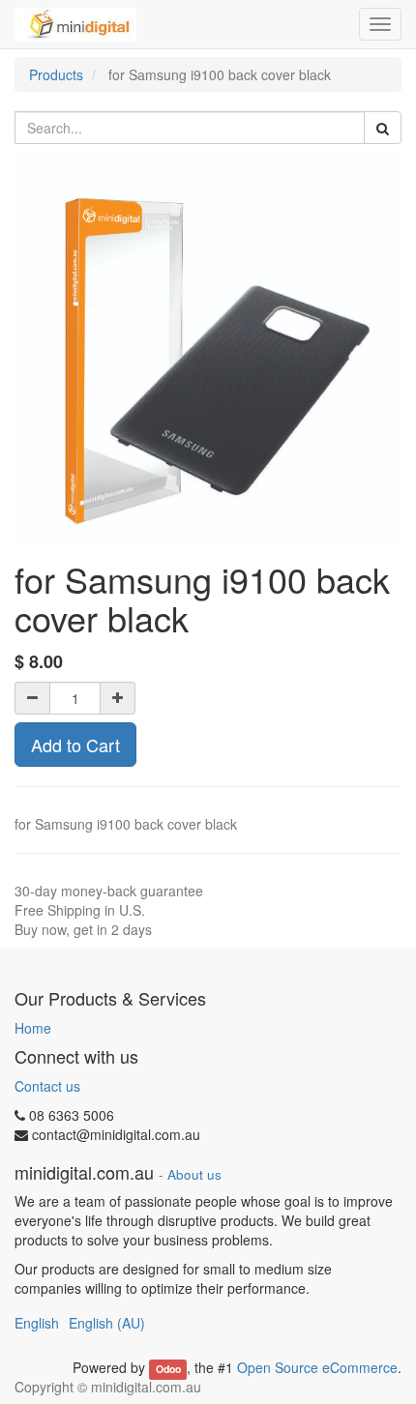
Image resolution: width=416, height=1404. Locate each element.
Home (33, 1028)
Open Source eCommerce (317, 1367)
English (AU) (107, 1322)
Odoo (168, 1368)
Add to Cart (75, 744)
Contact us (47, 1086)
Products (56, 74)
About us (194, 1174)
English (37, 1322)
